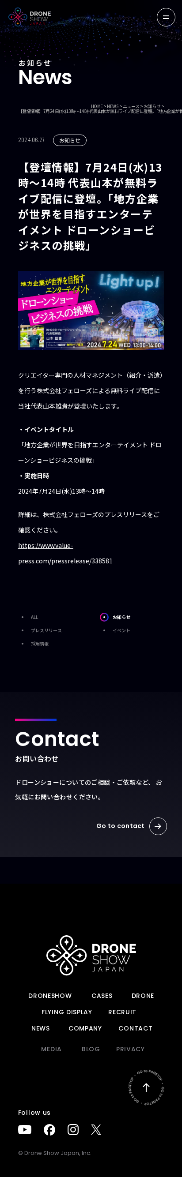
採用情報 (40, 643)
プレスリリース (46, 630)
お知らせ (121, 617)
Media (51, 1049)
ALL (34, 617)
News (40, 1028)
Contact (135, 1028)
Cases (102, 995)
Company (85, 1028)
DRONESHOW (50, 995)
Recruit (122, 1012)
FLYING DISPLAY (67, 1012)
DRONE (143, 995)
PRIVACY (130, 1049)
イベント (121, 630)
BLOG (91, 1049)
